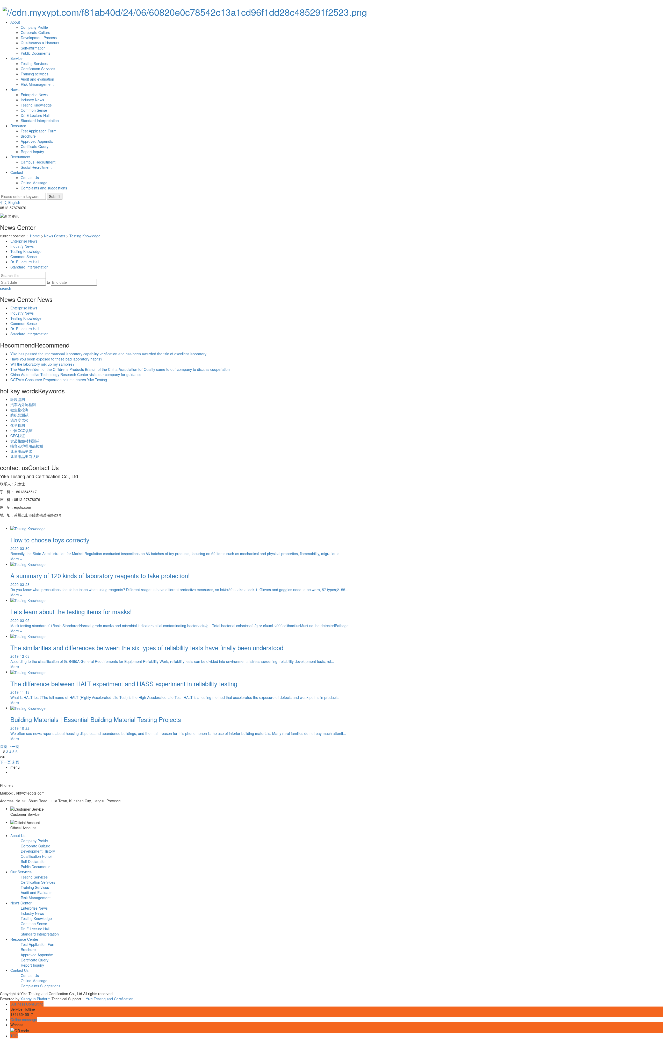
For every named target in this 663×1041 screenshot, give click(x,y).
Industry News (32, 99)
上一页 (13, 746)
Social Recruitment (36, 167)
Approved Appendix (37, 141)
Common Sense (34, 110)
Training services (34, 73)
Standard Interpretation (40, 120)
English (14, 202)
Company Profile (34, 27)
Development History (38, 851)
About (15, 22)
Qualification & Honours (40, 42)
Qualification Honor (36, 856)
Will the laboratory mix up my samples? (42, 364)
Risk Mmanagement (37, 84)
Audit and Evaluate (36, 892)
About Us (17, 835)
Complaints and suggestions (44, 187)
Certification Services (38, 68)
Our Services (21, 871)
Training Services (35, 887)
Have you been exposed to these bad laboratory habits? (56, 359)
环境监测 (17, 399)
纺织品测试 (19, 414)
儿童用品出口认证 (24, 456)
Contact (16, 172)
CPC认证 (17, 435)
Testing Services (34, 63)
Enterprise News (34, 94)
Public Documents (35, 53)
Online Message (34, 182)
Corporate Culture (35, 32)
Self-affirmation (33, 48)
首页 (3, 746)
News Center (54, 235)
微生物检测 (19, 409)
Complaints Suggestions (40, 985)
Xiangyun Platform (35, 998)
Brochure (28, 136)
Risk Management (36, 897)
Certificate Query (34, 146)
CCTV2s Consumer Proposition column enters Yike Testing (58, 379)
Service (16, 58)
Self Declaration (34, 861)
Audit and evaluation (37, 79)
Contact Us (30, 177)
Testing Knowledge (36, 105)
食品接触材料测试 (24, 440)
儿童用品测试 (21, 451)
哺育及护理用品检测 (26, 446)
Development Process (39, 37)
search (5, 288)
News (14, 89)
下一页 (5, 761)
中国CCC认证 (21, 430)
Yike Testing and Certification (109, 998)
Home (35, 235)
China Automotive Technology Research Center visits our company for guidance (75, 374)
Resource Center (24, 939)
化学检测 (17, 425)
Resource (18, 125)
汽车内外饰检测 (23, 404)
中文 (3, 202)
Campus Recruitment (38, 162)
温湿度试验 (19, 420)
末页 (15, 761)
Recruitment (20, 156)
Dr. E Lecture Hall (35, 115)
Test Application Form (38, 130)
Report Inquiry (32, 151)
